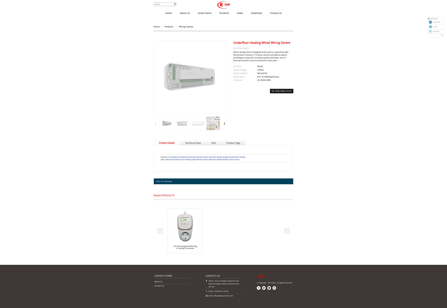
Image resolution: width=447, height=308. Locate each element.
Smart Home (205, 13)
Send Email (436, 22)
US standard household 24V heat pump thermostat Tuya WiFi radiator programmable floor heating (206, 157)
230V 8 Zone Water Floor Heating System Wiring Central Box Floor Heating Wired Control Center (202, 159)
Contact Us (276, 13)
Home (168, 13)
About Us (185, 13)
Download (256, 13)
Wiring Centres (186, 26)
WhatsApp (436, 31)
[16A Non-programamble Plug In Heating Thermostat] (185, 231)
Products (224, 13)
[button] (224, 123)
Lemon (435, 27)
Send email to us (283, 91)
